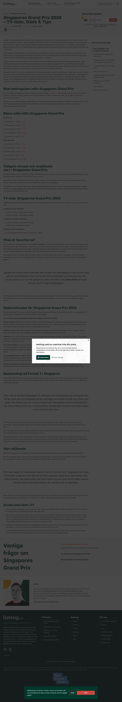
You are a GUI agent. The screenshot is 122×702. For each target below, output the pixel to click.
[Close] (88, 340)
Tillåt (85, 693)
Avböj (72, 693)
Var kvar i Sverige (57, 357)
